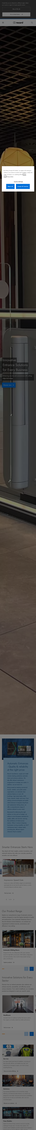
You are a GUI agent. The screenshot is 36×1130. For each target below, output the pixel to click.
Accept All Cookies (22, 186)
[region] (18, 179)
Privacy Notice (10, 176)
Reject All (10, 186)
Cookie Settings (18, 181)
